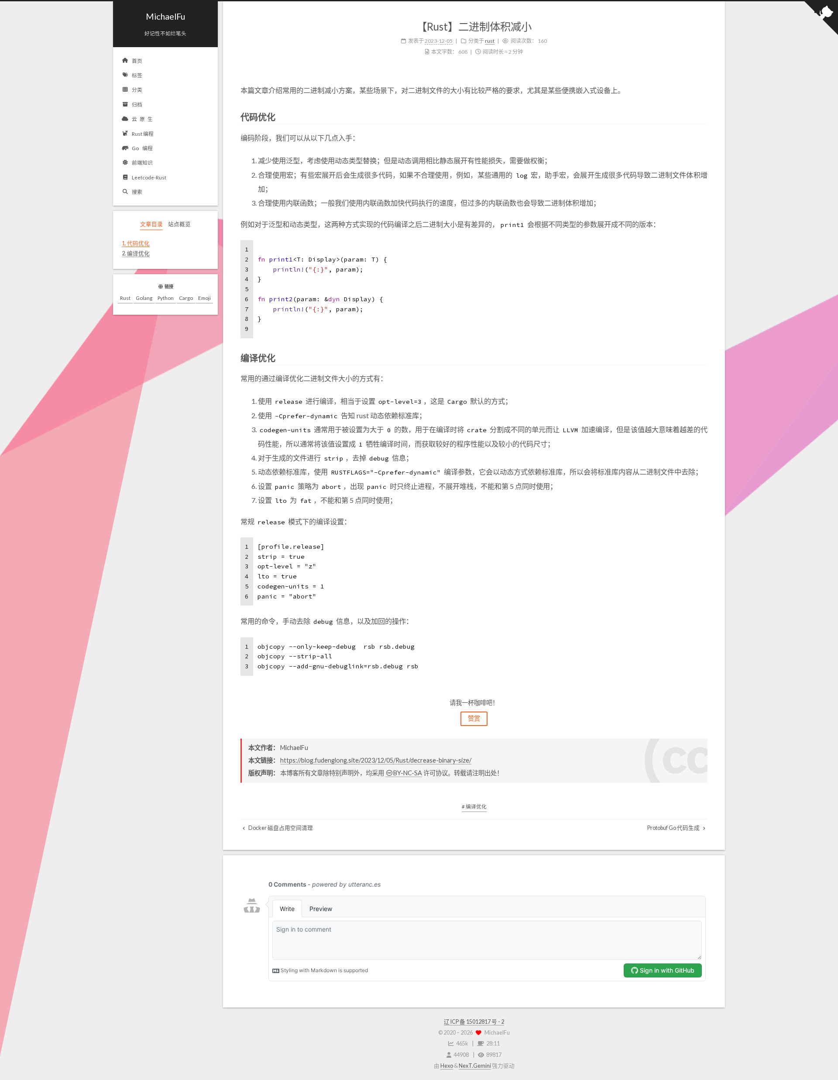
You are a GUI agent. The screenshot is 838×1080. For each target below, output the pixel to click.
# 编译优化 (474, 806)
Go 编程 (142, 148)
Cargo (186, 298)
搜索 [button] (137, 192)
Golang (144, 298)
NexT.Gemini (475, 1066)
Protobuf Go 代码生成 (674, 828)
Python (166, 298)
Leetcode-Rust (149, 177)
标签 (137, 75)
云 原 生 (142, 119)
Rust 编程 (143, 134)
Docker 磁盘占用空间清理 (280, 828)
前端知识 (142, 162)
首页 (137, 61)
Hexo (446, 1066)
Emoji (204, 298)
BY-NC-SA (407, 773)
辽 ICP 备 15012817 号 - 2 (474, 1021)
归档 (137, 104)
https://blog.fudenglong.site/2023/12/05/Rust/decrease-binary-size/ (375, 760)
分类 (137, 89)
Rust (125, 298)
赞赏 (474, 718)
